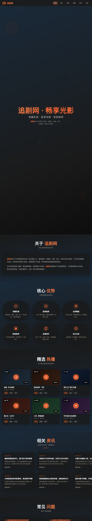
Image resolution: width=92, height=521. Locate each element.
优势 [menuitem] (68, 3)
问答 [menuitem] (87, 3)
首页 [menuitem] (55, 3)
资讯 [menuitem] (80, 3)
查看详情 (7, 467)
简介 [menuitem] (61, 3)
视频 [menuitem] (74, 3)
